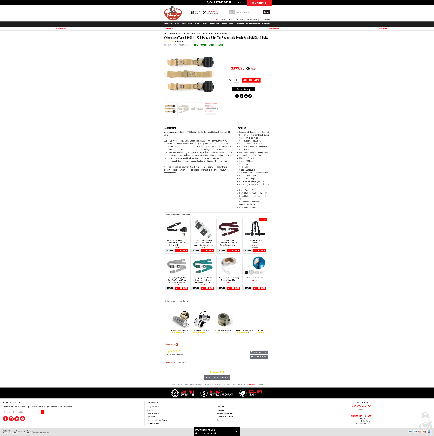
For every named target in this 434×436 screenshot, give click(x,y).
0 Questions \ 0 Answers (175, 355)
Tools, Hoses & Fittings (253, 24)
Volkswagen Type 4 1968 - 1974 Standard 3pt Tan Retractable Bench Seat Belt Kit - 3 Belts (198, 33)
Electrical (198, 24)
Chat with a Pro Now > (361, 416)
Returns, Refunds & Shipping (11, 433)
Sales (216, 19)
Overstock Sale (61, 28)
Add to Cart (251, 80)
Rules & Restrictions (254, 384)
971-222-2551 (362, 406)
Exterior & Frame (214, 24)
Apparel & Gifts (168, 24)
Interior (224, 24)
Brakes (177, 24)
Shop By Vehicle (227, 19)
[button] (166, 318)
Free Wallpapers (252, 19)
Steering (231, 24)
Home (166, 33)
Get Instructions (243, 89)
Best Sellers (383, 28)
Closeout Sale (274, 28)
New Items (169, 28)
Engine (205, 24)
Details (170, 251)
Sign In (241, 2)
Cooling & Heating (187, 24)
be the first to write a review (217, 377)
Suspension (240, 24)
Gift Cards (239, 19)
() (261, 3)
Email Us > (361, 410)
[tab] (170, 363)
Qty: (230, 80)
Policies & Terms (27, 433)
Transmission (266, 24)
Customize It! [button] (265, 19)
